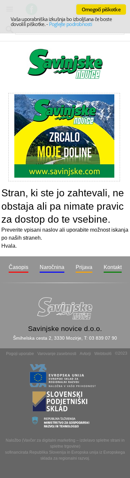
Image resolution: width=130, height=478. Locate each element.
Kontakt (113, 267)
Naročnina (52, 267)
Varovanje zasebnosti (56, 353)
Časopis (18, 267)
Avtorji (85, 353)
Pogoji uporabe (20, 353)
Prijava (84, 267)
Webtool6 (103, 353)
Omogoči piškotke (101, 9)
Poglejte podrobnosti (70, 24)
